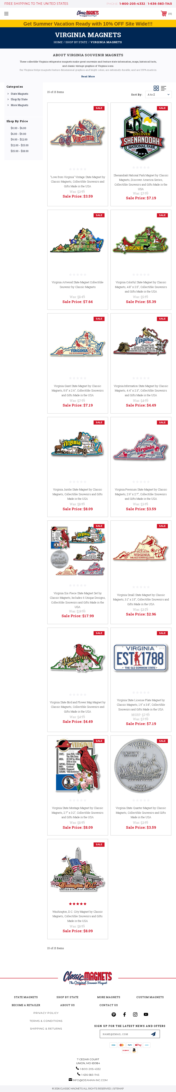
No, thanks (130, 607)
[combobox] (101, 558)
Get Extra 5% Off (130, 593)
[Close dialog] (166, 479)
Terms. (151, 584)
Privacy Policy (138, 584)
